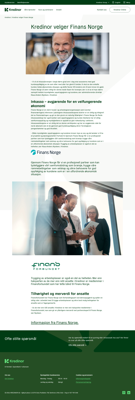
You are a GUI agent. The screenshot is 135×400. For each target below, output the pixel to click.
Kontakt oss (102, 10)
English (117, 2)
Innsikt (58, 9)
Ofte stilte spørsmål (76, 345)
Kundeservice (9, 2)
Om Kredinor (9, 378)
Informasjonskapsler (83, 378)
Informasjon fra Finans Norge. (54, 322)
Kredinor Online (120, 9)
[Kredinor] (13, 9)
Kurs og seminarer (45, 9)
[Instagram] (123, 392)
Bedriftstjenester (23, 2)
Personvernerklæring (83, 382)
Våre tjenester (29, 9)
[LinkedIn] (128, 392)
